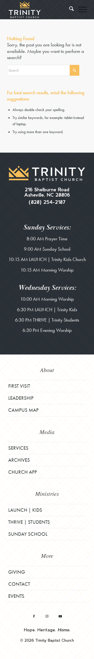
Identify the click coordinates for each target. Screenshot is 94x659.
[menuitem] (69, 9)
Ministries (47, 493)
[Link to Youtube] (60, 616)
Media (47, 431)
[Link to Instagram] (47, 616)
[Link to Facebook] (33, 616)
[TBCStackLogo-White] (39, 9)
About (47, 369)
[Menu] (80, 9)
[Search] (69, 9)
